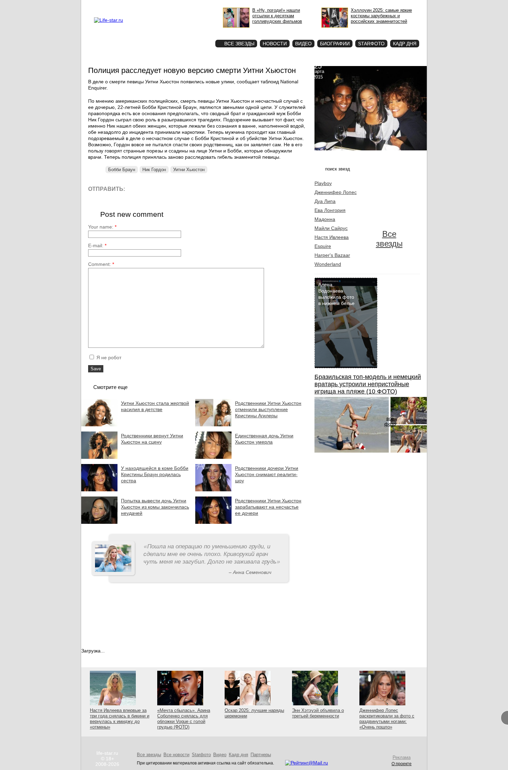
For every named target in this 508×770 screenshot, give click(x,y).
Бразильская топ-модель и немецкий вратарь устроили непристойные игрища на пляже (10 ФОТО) (367, 384)
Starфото (189, 31)
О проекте (138, 5)
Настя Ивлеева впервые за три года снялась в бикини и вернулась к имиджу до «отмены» (119, 719)
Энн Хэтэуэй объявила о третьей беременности (318, 713)
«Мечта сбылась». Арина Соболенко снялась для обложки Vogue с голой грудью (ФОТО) (183, 719)
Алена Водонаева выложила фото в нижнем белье (336, 294)
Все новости (176, 754)
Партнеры (261, 754)
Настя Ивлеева (331, 237)
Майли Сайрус (331, 228)
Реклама (157, 5)
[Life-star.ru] (108, 20)
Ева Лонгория (330, 210)
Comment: (101, 264)
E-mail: (97, 245)
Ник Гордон (154, 169)
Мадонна (324, 219)
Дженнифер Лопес (335, 192)
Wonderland (327, 264)
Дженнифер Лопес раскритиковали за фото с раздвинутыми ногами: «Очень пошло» (386, 719)
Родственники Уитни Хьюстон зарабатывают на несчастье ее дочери (268, 507)
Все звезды (389, 238)
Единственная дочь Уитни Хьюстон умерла (264, 439)
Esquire (322, 246)
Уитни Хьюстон (189, 169)
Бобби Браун (121, 169)
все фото (390, 421)
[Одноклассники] (181, 189)
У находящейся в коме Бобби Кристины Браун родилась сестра (154, 474)
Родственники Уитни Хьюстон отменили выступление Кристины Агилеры (268, 409)
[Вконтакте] (150, 189)
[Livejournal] (135, 189)
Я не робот (108, 357)
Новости (275, 43)
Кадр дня (404, 43)
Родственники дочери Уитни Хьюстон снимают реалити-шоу (266, 474)
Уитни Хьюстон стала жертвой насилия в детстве (155, 406)
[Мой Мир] (197, 189)
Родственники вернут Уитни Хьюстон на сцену (152, 439)
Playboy (323, 183)
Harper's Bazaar (332, 255)
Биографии (335, 43)
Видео (303, 43)
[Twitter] (166, 189)
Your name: (102, 227)
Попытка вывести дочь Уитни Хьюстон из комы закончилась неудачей (155, 507)
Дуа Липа (325, 201)
